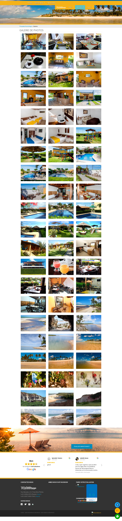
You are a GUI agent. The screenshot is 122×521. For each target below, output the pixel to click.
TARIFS (70, 7)
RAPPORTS (79, 7)
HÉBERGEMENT (39, 3)
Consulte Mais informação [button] (54, 472)
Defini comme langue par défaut (87, 502)
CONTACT (88, 7)
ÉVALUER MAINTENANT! (82, 446)
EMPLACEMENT (51, 3)
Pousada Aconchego (26, 26)
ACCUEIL (30, 3)
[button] (101, 465)
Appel (39, 494)
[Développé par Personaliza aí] (96, 513)
